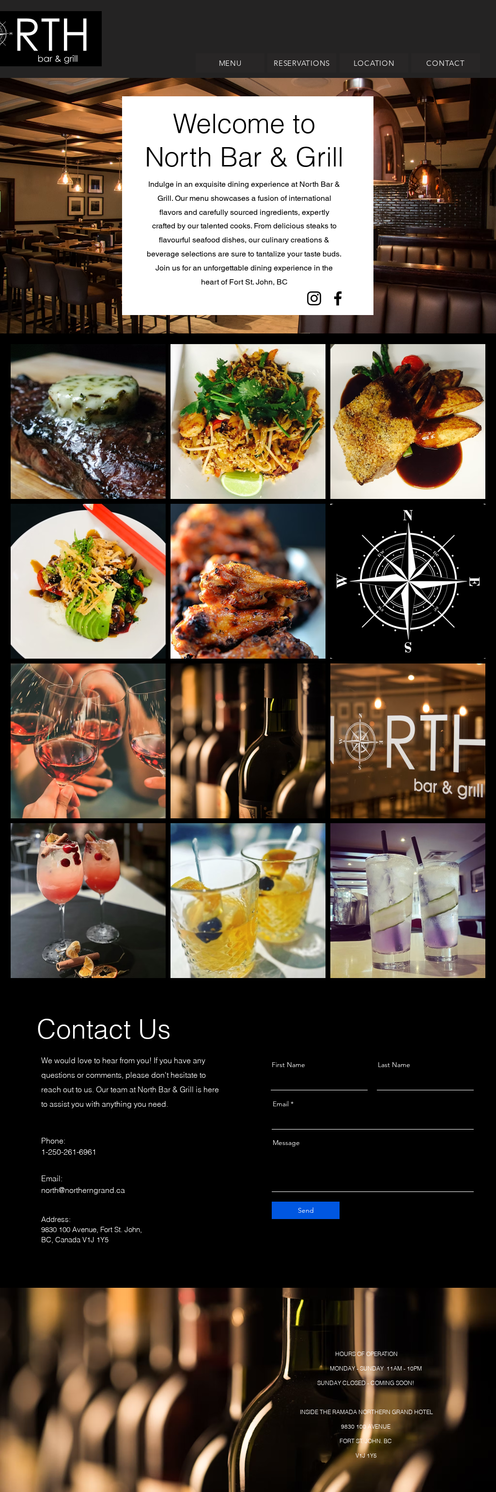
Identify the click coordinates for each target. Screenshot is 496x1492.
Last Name (394, 1064)
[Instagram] (314, 298)
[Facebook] (337, 298)
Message (286, 1142)
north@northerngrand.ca (83, 1190)
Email (281, 1103)
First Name (288, 1064)
